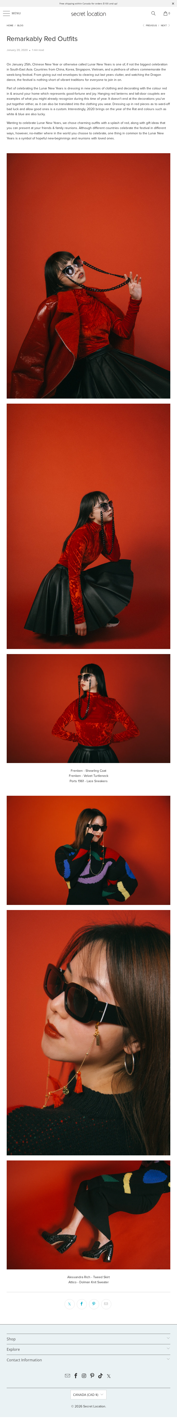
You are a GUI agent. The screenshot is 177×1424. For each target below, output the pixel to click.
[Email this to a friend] (106, 1304)
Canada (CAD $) (85, 1394)
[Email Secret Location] (67, 1376)
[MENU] (4, 13)
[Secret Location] (88, 13)
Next (164, 25)
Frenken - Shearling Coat (88, 770)
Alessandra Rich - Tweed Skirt (88, 1277)
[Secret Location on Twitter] (108, 1376)
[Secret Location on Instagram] (84, 1376)
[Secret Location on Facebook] (76, 1376)
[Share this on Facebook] (82, 1304)
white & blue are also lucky (26, 114)
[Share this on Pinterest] (94, 1304)
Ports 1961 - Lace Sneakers (89, 781)
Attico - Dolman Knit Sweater (88, 1282)
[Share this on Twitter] (70, 1304)
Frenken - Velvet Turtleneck (88, 775)
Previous (151, 25)
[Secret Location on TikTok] (100, 1376)
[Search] (153, 13)
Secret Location (94, 1406)
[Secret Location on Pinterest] (92, 1376)
